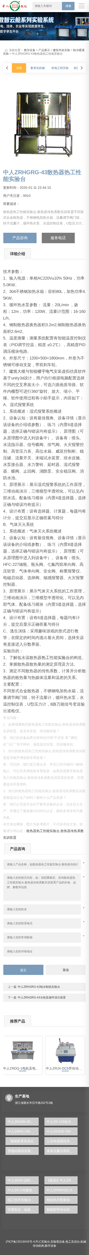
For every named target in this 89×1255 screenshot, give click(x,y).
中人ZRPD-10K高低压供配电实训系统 (23, 1131)
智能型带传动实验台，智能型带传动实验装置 (62, 1209)
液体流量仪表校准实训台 (62, 1151)
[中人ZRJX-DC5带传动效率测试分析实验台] (65, 1050)
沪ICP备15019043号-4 (20, 1241)
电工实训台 (73, 1241)
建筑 (13, 371)
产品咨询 (20, 238)
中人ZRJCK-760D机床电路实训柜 (62, 1131)
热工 (46, 657)
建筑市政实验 (61, 50)
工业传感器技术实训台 (62, 1141)
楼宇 (41, 371)
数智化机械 (38, 68)
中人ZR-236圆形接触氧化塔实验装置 (23, 1190)
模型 (15, 391)
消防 (43, 471)
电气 (50, 371)
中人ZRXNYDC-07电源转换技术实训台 (62, 1190)
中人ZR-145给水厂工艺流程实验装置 (62, 1122)
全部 (19, 68)
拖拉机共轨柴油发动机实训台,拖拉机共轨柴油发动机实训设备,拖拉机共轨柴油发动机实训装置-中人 (62, 1200)
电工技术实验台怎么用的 (23, 1200)
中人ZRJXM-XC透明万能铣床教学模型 (23, 1122)
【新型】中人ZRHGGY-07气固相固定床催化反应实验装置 (62, 1180)
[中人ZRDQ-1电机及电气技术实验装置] (22, 1050)
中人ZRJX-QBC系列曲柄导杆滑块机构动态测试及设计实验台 (23, 1180)
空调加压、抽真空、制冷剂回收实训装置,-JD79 (23, 1209)
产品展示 (44, 50)
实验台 (64, 657)
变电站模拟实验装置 (22, 1151)
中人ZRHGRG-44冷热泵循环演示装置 (41, 997)
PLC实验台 (43, 1241)
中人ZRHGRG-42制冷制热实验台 (38, 986)
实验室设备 (58, 1241)
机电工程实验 (60, 68)
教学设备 (29, 50)
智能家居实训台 (22, 1141)
